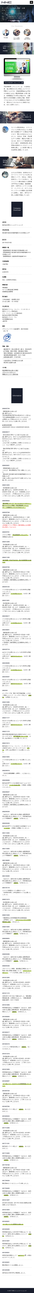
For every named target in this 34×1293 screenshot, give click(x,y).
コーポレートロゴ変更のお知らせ (13, 1224)
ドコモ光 (7, 828)
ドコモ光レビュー (16, 593)
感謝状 (16, 818)
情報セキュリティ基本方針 (10, 374)
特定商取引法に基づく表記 (10, 370)
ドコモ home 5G (15, 785)
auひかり (21, 1255)
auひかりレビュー (16, 656)
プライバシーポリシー (9, 372)
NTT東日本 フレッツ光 (21, 736)
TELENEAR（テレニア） (13, 83)
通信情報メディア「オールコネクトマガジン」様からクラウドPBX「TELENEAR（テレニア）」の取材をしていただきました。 (16, 505)
